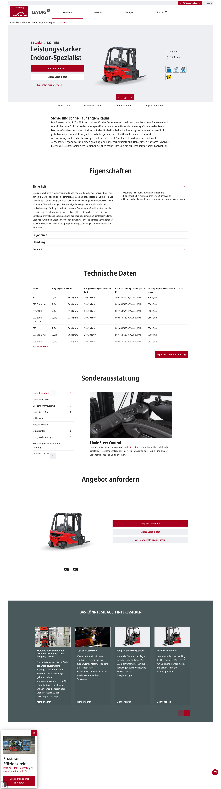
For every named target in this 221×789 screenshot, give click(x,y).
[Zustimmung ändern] (4, 785)
